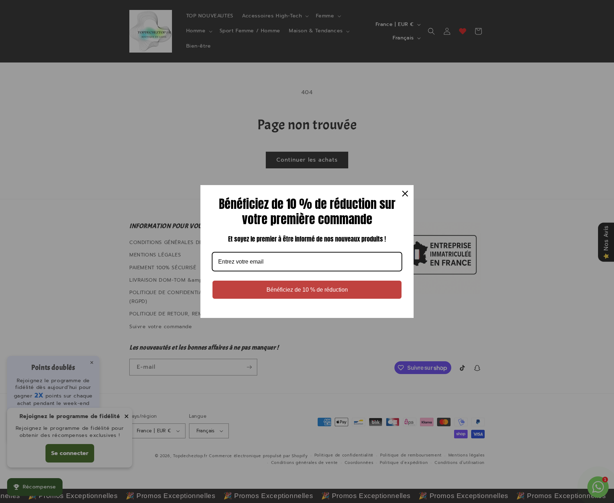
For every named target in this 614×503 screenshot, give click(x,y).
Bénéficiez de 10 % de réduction (307, 290)
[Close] (405, 193)
